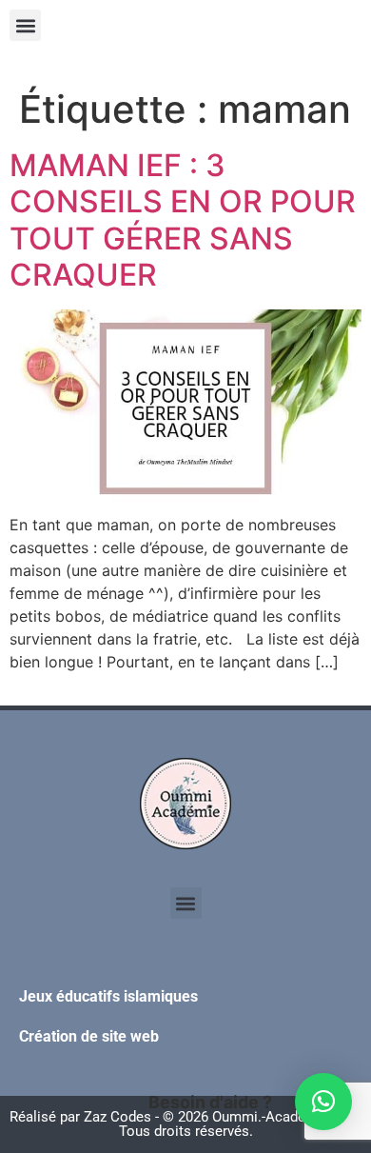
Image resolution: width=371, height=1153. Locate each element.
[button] (25, 25)
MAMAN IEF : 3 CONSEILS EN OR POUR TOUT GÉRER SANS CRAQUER (183, 220)
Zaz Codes (117, 1116)
